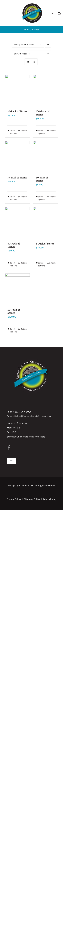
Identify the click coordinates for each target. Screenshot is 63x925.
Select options (13, 132)
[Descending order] (48, 44)
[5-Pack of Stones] (45, 223)
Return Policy (50, 499)
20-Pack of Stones (42, 179)
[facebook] (9, 447)
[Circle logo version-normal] (32, 3)
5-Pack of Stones (45, 243)
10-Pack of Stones (17, 111)
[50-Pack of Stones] (17, 289)
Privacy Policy (13, 499)
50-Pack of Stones (13, 311)
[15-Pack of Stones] (17, 157)
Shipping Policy (32, 499)
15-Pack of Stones (17, 177)
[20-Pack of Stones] (45, 157)
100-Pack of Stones (42, 113)
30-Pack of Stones (13, 245)
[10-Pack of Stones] (17, 91)
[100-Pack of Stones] (45, 91)
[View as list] (34, 62)
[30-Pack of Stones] (17, 223)
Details (24, 130)
